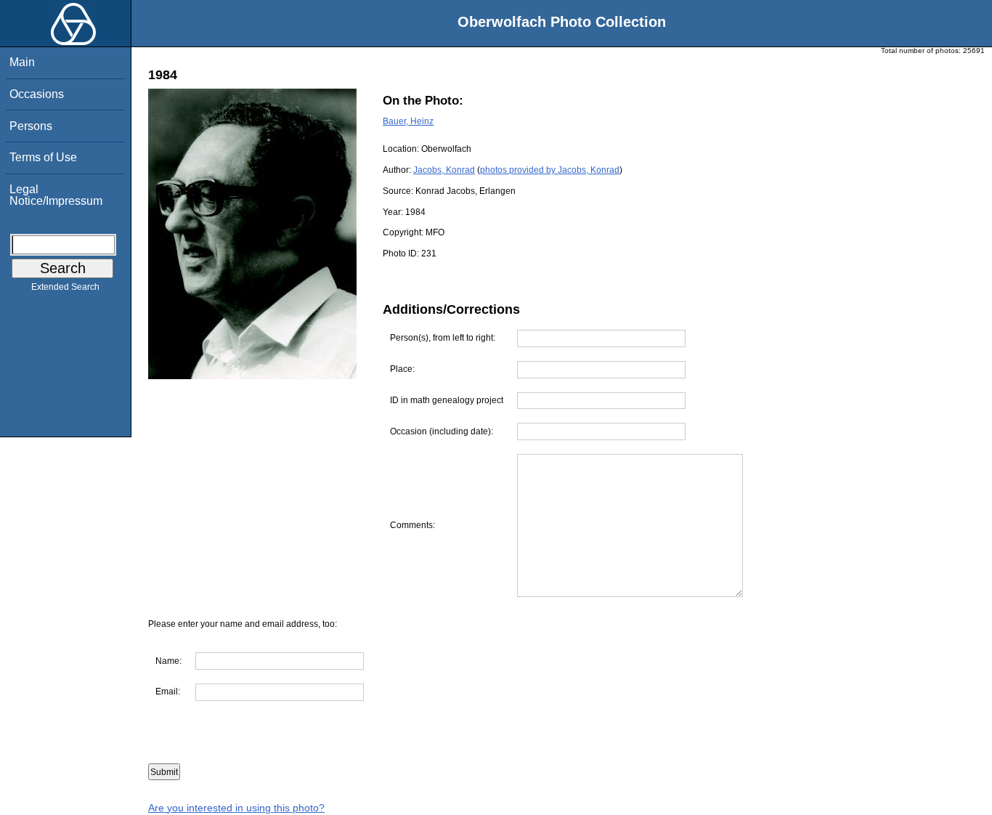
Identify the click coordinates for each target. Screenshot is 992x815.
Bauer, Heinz (408, 121)
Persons (30, 126)
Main (22, 62)
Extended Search (65, 287)
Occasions (36, 94)
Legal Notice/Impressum (55, 195)
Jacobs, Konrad (444, 170)
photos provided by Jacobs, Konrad (549, 170)
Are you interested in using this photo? (236, 808)
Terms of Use (43, 157)
